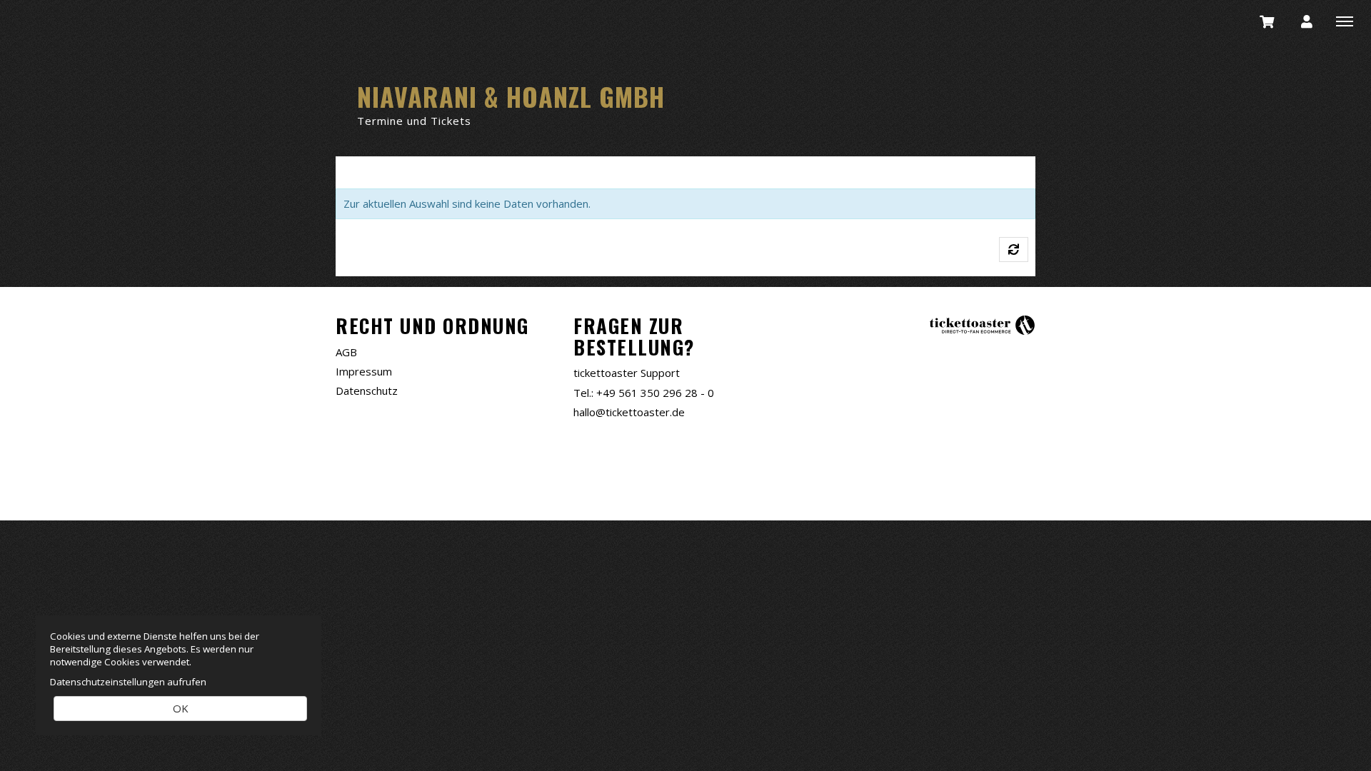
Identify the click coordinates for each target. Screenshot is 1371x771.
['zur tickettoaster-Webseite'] (981, 324)
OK (181, 708)
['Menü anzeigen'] (1344, 20)
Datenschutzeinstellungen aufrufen (128, 681)
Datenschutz (367, 390)
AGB (346, 352)
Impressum (364, 371)
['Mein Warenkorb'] (1267, 21)
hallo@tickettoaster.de (629, 412)
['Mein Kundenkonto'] (1306, 21)
